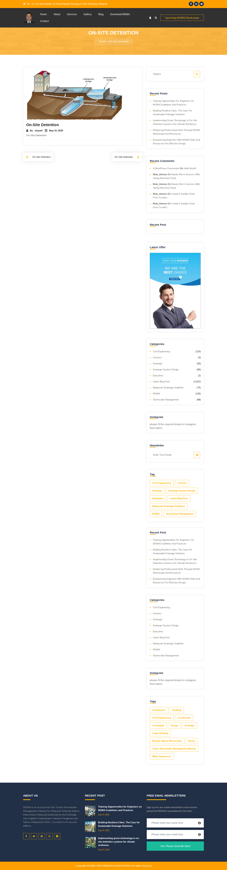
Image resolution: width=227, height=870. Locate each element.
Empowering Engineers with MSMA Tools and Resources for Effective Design (176, 141)
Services (72, 14)
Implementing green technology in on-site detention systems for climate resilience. (175, 122)
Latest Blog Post (161, 381)
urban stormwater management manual (174, 748)
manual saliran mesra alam (167, 741)
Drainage (157, 363)
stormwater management (166, 399)
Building (176, 710)
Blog (100, 14)
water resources (161, 756)
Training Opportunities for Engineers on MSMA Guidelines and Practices (173, 103)
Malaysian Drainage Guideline (168, 387)
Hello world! (190, 168)
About (57, 14)
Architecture (159, 710)
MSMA (156, 393)
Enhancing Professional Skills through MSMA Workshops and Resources (176, 132)
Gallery (88, 14)
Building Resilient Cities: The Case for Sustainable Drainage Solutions (172, 112)
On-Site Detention (41, 157)
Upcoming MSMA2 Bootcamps (182, 18)
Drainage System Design (166, 369)
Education (158, 375)
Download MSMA (120, 14)
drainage (190, 725)
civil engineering (161, 717)
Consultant (158, 725)
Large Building (160, 733)
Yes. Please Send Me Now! (175, 846)
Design (174, 725)
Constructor (184, 717)
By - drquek (36, 130)
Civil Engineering (161, 351)
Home (43, 14)
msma (191, 741)
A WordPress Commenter (166, 168)
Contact (44, 21)
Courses (157, 357)
